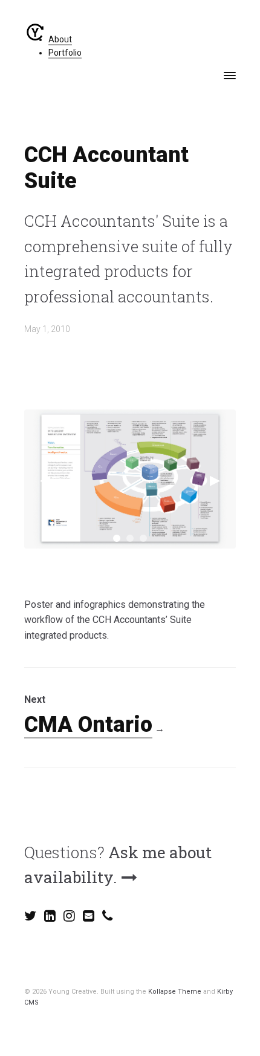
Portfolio (65, 52)
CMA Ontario (88, 724)
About (60, 39)
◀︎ (45, 479)
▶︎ (215, 479)
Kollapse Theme (174, 992)
